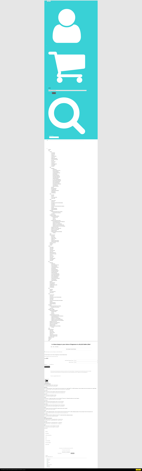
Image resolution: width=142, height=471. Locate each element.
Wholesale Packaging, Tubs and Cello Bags (56, 231)
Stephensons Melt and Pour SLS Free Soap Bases (57, 320)
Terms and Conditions (48, 442)
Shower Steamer (53, 161)
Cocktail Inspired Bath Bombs (56, 172)
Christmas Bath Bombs (56, 171)
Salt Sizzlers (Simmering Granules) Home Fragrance (56, 300)
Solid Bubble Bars (53, 192)
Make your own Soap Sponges (55, 229)
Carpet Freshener (53, 200)
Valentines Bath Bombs (54, 280)
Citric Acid (54, 218)
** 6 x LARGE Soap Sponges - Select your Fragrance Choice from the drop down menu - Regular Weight (57, 389)
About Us (46, 431)
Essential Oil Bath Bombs (54, 269)
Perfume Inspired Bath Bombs (56, 181)
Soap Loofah (52, 162)
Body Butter (51, 289)
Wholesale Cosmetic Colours (53, 321)
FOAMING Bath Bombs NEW (55, 190)
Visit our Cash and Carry (48, 435)
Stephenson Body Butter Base (56, 222)
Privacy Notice (47, 444)
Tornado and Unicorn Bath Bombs (55, 278)
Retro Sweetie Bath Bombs (56, 182)
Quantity (45, 364)
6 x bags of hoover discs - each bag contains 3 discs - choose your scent (53, 420)
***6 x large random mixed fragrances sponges (50, 396)
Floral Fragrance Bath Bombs (55, 270)
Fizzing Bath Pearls (53, 189)
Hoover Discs (53, 201)
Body (49, 288)
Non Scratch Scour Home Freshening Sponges (57, 202)
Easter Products (52, 331)
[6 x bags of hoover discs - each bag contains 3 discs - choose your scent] (53, 419)
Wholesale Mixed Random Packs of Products (56, 211)
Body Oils (51, 290)
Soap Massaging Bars (52, 258)
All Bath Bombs (55, 169)
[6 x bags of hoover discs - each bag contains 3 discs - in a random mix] (53, 422)
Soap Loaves (51, 249)
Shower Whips (51, 248)
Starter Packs (51, 308)
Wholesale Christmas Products (55, 240)
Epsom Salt (54, 219)
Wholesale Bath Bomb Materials (54, 310)
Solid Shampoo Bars (52, 250)
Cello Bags (54, 232)
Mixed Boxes (51, 210)
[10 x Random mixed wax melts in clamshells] (55, 408)
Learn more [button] (23, 469)
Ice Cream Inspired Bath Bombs (57, 179)
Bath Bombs (52, 168)
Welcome (49, 149)
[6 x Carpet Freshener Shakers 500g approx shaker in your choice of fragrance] (54, 401)
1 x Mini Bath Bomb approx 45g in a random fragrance (50, 386)
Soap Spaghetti (52, 259)
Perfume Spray (53, 198)
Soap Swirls (51, 260)
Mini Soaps (52, 160)
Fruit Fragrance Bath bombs (56, 177)
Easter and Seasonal (50, 329)
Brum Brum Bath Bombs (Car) (56, 170)
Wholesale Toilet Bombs (54, 209)
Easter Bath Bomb (53, 268)
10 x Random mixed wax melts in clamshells (49, 409)
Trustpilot (46, 455)
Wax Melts (52, 207)
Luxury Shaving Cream (54, 197)
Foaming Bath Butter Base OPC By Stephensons (59, 221)
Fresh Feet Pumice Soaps (54, 159)
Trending (49, 339)
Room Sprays (51, 299)
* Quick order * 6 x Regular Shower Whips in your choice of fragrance (52, 399)
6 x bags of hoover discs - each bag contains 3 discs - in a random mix (52, 423)
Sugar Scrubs (53, 157)
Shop (49, 150)
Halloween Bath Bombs (56, 178)
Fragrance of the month (53, 242)
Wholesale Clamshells (54, 230)
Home (50, 199)
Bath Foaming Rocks (54, 188)
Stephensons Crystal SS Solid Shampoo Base (57, 319)
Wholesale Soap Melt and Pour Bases (56, 220)
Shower (51, 151)
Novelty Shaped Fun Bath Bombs (57, 180)
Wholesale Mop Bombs (54, 208)
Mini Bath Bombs (53, 191)
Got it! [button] (138, 469)
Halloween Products (53, 238)
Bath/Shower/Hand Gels (54, 158)
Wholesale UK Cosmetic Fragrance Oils (56, 228)
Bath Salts (52, 187)
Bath (50, 167)
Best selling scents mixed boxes (57, 212)
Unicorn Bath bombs (53, 279)
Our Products (47, 433)
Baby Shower (51, 330)
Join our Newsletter (47, 440)
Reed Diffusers (52, 298)
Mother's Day (53, 239)
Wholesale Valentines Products (55, 241)
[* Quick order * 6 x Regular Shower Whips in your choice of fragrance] (61, 398)
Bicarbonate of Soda (55, 217)
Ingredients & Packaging (51, 309)
